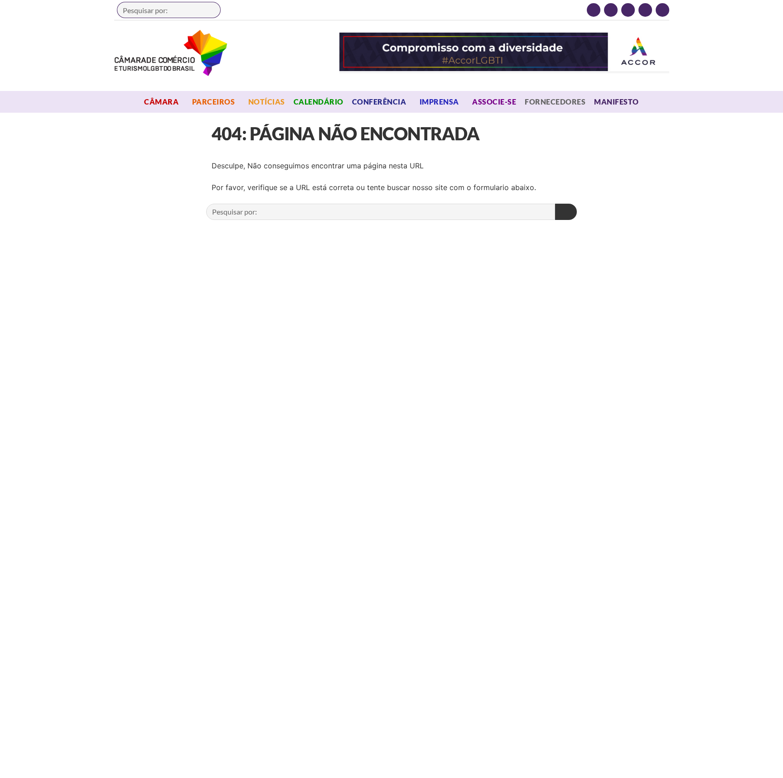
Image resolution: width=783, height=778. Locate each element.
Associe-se (494, 101)
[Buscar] (209, 10)
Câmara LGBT (170, 53)
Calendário (318, 101)
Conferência (379, 101)
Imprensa (439, 101)
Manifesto (616, 101)
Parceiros (213, 101)
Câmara (161, 101)
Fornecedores (555, 101)
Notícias (266, 101)
